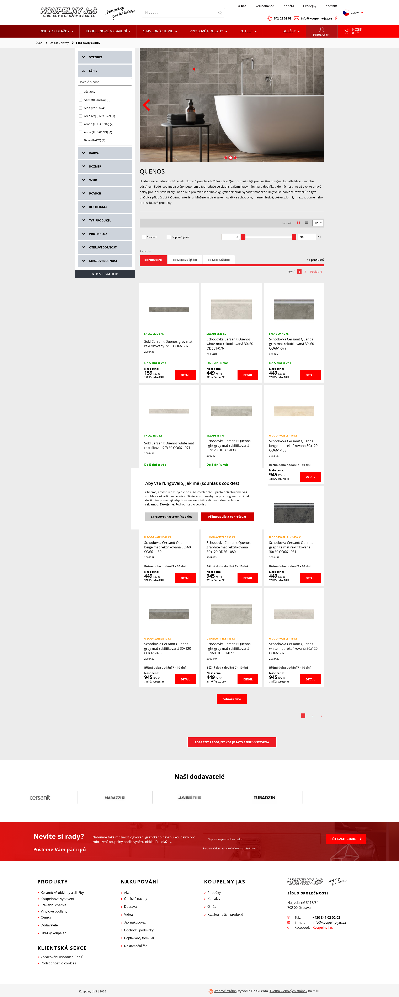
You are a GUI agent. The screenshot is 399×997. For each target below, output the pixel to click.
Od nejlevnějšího (185, 260)
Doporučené (153, 260)
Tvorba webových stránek (288, 991)
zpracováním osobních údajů (238, 848)
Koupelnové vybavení (57, 899)
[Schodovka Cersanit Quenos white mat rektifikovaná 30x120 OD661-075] (294, 614)
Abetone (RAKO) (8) (97, 100)
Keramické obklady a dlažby (62, 892)
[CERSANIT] (40, 797)
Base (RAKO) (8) (94, 140)
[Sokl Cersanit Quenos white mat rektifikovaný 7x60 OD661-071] (169, 411)
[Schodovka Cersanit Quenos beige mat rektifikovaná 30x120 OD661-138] (294, 411)
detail (185, 375)
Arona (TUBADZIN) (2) (98, 124)
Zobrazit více (232, 699)
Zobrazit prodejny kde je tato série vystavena (232, 742)
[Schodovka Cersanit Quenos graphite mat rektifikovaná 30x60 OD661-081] (294, 513)
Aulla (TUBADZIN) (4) (98, 132)
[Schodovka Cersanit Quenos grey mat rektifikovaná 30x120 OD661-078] (169, 614)
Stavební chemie (53, 905)
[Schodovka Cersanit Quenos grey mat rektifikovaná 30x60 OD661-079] (294, 309)
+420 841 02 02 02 (326, 917)
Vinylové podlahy (54, 911)
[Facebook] (336, 18)
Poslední (316, 272)
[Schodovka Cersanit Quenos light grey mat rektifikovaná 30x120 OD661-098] (231, 411)
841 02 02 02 (282, 18)
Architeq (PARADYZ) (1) (99, 116)
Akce (127, 892)
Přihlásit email (343, 838)
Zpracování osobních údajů (62, 957)
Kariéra (288, 6)
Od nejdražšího (219, 260)
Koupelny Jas (323, 927)
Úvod (39, 43)
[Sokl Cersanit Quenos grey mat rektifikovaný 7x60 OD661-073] (169, 309)
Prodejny (309, 6)
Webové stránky (225, 991)
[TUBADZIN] (264, 797)
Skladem (152, 237)
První (290, 272)
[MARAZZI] (114, 797)
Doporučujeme (180, 237)
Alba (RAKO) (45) (95, 108)
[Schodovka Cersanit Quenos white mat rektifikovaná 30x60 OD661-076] (231, 309)
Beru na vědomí (229, 848)
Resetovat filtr (107, 274)
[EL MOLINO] (339, 797)
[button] (248, 31)
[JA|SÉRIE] (189, 797)
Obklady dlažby (59, 43)
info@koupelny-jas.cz (316, 18)
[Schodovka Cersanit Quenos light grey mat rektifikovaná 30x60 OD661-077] (231, 614)
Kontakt (331, 6)
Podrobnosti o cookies (58, 963)
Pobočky (214, 892)
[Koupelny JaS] (87, 13)
